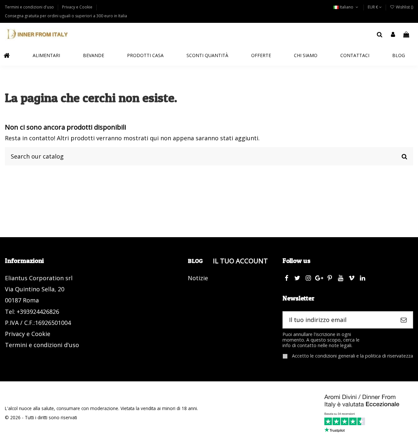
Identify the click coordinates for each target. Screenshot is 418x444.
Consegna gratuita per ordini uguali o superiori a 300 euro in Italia (66, 16)
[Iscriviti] (403, 320)
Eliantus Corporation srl (38, 278)
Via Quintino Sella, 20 (34, 289)
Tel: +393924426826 (32, 311)
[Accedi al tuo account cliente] (393, 34)
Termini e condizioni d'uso (30, 7)
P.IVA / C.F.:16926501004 (38, 323)
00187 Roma (22, 300)
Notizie (198, 278)
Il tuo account (240, 260)
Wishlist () (404, 7)
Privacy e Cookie (77, 7)
